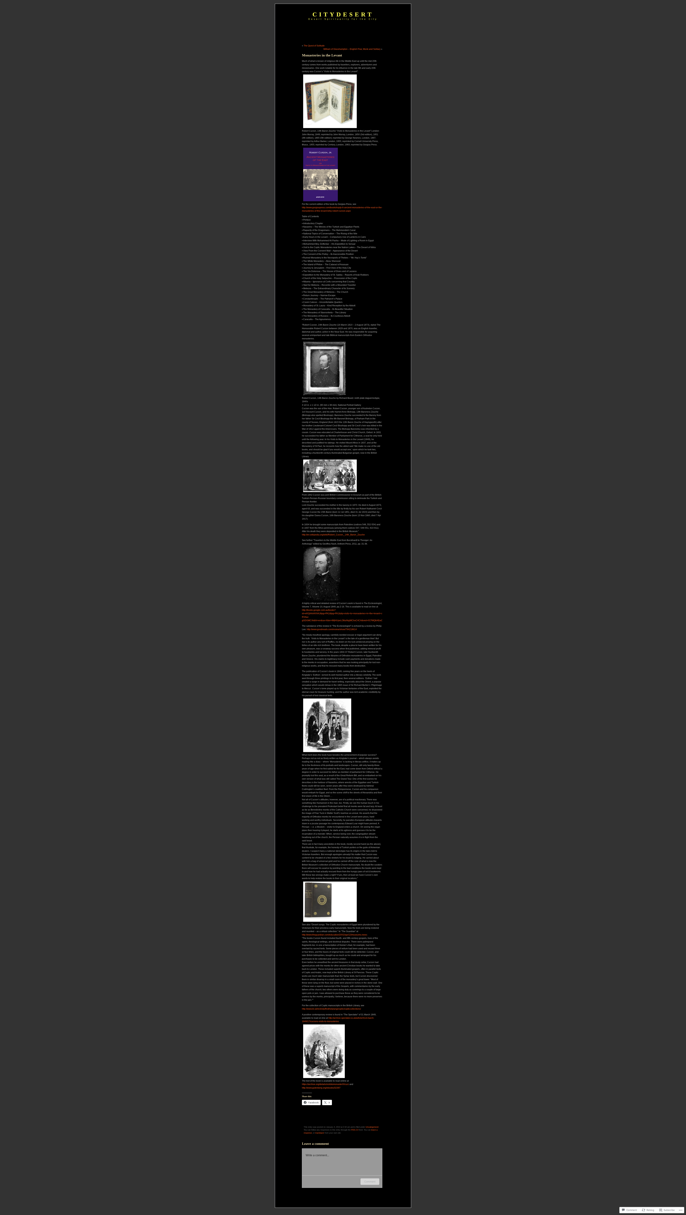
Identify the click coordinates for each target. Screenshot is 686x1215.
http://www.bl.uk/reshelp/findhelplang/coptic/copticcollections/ (331, 1009)
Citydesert (343, 14)
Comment (370, 1181)
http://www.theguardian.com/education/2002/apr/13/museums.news (334, 935)
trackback (319, 1133)
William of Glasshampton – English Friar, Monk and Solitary (352, 49)
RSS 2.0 (354, 1130)
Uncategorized (372, 1127)
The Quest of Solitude (314, 45)
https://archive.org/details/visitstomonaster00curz (325, 1084)
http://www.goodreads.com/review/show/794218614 (332, 629)
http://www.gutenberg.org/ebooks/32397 (321, 1088)
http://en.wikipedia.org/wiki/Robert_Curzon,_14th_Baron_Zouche (333, 534)
